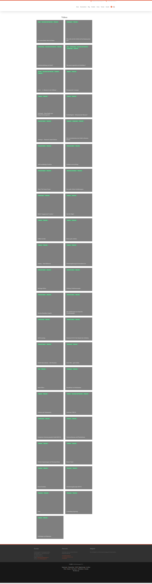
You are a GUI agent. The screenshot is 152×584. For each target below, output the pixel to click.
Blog (68, 46)
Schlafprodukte (75, 121)
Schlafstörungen (69, 48)
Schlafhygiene (69, 369)
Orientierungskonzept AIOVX (74, 486)
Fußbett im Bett (42, 239)
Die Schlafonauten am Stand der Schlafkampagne (74, 312)
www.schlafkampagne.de (42, 558)
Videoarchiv (59, 46)
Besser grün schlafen (71, 239)
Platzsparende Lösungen (72, 90)
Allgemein (69, 71)
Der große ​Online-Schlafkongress (74, 189)
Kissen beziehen (42, 486)
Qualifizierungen (41, 418)
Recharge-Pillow (42, 288)
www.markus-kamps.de (66, 555)
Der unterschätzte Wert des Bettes (46, 40)
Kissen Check (69, 462)
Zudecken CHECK (71, 412)
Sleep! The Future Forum (44, 189)
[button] (114, 7)
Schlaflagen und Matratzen (44, 536)
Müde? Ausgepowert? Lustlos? (45, 214)
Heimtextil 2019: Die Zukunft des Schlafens (77, 338)
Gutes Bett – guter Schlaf (72, 362)
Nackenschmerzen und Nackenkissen (75, 437)
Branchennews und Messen (71, 170)
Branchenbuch (69, 344)
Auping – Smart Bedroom (44, 263)
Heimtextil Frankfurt (41, 121)
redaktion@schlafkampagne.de (98, 1)
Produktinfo (57, 71)
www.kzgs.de (64, 558)
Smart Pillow (41, 387)
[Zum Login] (111, 7)
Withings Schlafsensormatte (73, 288)
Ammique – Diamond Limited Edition (47, 139)
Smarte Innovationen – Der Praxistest (47, 362)
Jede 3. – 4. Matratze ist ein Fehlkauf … (48, 90)
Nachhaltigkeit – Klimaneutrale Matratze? (76, 115)
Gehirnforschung (41, 46)
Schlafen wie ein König (72, 164)
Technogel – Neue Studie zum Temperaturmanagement (45, 114)
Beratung (39, 71)
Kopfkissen (69, 418)
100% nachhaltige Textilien (45, 164)
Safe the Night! (70, 214)
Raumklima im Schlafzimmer (73, 387)
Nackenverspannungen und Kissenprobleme (49, 462)
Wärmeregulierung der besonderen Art (76, 263)
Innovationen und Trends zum (50, 46)
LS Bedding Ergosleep (72, 511)
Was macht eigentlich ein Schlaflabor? (76, 65)
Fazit (39, 511)
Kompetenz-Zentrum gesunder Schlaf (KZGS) (49, 437)
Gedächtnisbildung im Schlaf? (45, 65)
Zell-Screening (41, 338)
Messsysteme (69, 468)
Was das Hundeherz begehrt (45, 313)
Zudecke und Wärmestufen (44, 412)
